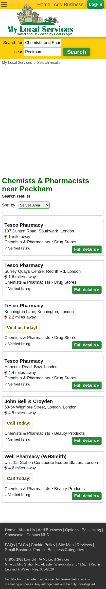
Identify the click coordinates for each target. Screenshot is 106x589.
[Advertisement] (53, 121)
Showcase (14, 535)
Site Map (66, 545)
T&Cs (23, 545)
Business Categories (66, 550)
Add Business (69, 4)
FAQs (10, 545)
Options (72, 530)
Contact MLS (37, 535)
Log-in (95, 4)
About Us (26, 530)
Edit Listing (91, 530)
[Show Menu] (4, 4)
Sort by (8, 205)
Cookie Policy (43, 545)
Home (43, 4)
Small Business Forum (25, 550)
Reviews (84, 545)
